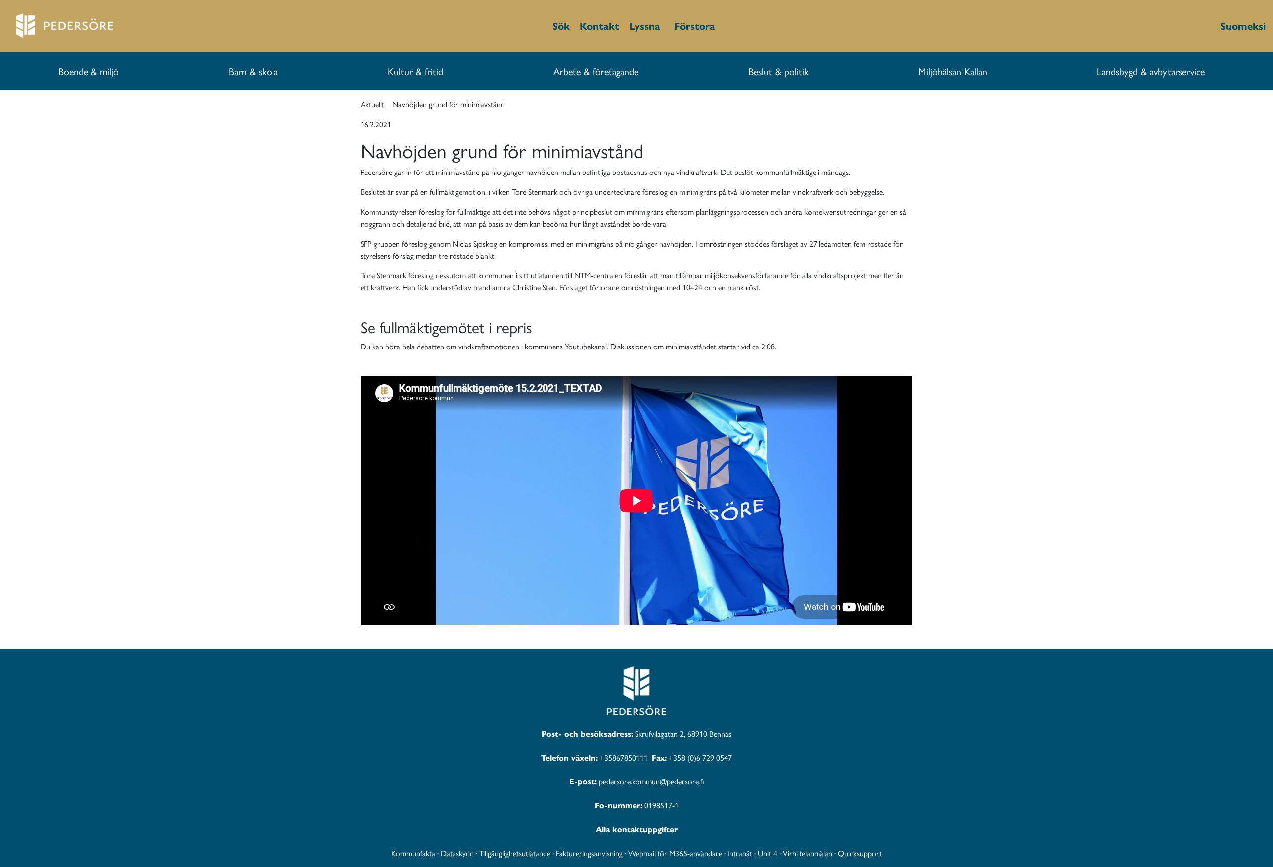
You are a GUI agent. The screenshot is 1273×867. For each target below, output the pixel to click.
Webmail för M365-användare (675, 853)
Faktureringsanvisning (589, 853)
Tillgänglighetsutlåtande (514, 853)
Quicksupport (860, 853)
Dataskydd (457, 853)
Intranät (739, 853)
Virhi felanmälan (807, 853)
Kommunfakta (413, 853)
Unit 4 (767, 853)
